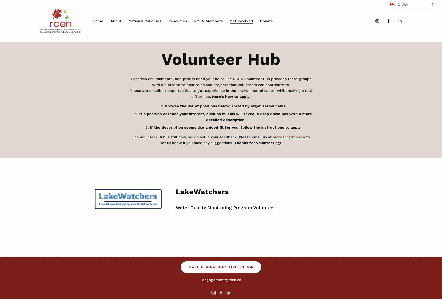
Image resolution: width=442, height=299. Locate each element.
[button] (411, 4)
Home (98, 21)
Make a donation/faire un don (221, 267)
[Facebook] (388, 21)
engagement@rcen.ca (221, 280)
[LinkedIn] (400, 21)
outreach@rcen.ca (289, 137)
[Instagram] (377, 21)
